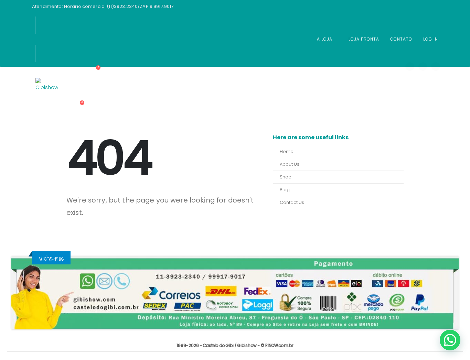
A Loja (324, 39)
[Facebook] (409, 66)
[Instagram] (435, 66)
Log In (430, 39)
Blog (285, 190)
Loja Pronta (364, 39)
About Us (289, 164)
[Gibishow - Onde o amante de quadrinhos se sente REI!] (47, 90)
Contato (401, 39)
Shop (285, 177)
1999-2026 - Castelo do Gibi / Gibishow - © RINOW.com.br (235, 345)
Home (286, 151)
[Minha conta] (81, 87)
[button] (450, 340)
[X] (422, 66)
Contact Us (292, 202)
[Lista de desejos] (82, 96)
